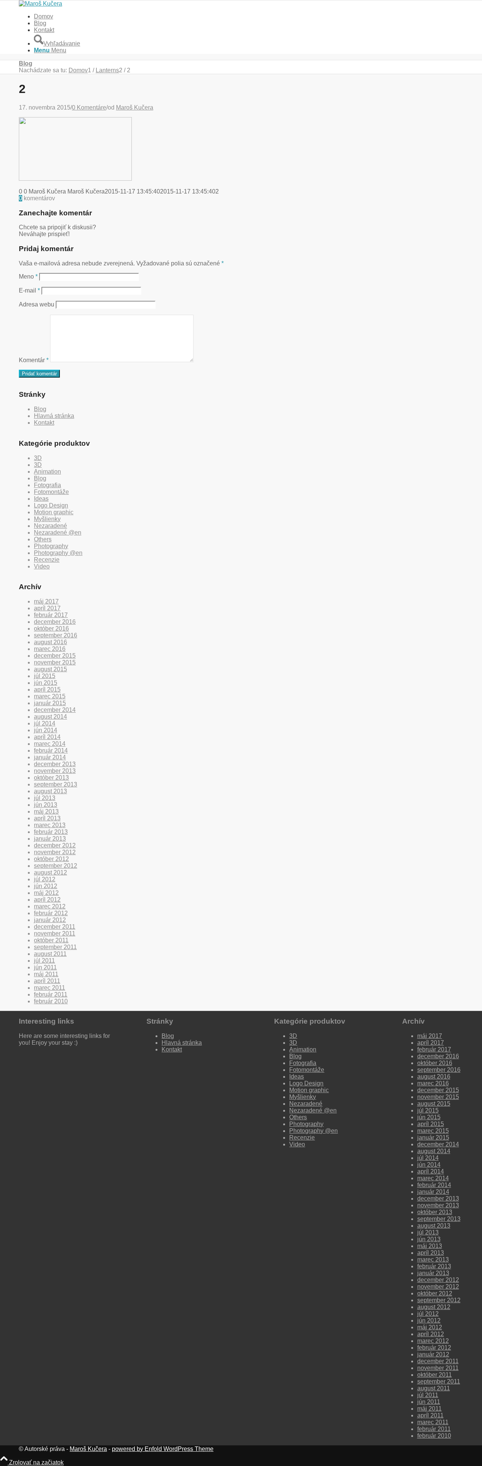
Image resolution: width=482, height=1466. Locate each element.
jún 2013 (45, 805)
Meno (28, 276)
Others (43, 539)
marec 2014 (50, 744)
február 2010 (51, 1001)
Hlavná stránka (54, 416)
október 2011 (51, 940)
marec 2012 (50, 906)
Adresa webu (36, 304)
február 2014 (51, 750)
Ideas (41, 498)
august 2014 (50, 716)
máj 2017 (46, 601)
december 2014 (55, 710)
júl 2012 (44, 879)
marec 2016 (50, 649)
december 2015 (55, 655)
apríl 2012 (47, 899)
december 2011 (54, 926)
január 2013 (50, 838)
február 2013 (51, 832)
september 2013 (55, 784)
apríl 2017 (47, 608)
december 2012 (55, 845)
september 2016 (55, 635)
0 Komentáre (89, 107)
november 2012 (55, 852)
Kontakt (44, 30)
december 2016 (55, 622)
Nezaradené (50, 526)
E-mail (29, 290)
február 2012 (51, 913)
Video (42, 566)
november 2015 (55, 662)
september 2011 (55, 947)
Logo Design (51, 505)
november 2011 (54, 933)
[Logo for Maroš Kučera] (40, 3)
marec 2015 (50, 696)
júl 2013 (44, 798)
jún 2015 (45, 683)
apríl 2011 (47, 981)
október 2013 (51, 777)
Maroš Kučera (134, 107)
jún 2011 (45, 967)
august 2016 (50, 642)
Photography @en (58, 553)
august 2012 (50, 872)
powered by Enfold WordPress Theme (163, 1449)
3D (38, 458)
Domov (43, 16)
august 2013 (50, 791)
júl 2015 (44, 676)
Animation (47, 471)
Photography (51, 546)
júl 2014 (44, 723)
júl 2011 (44, 960)
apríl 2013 (47, 818)
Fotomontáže (51, 492)
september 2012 (55, 866)
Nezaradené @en (57, 532)
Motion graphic (53, 512)
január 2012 (50, 920)
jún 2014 (45, 730)
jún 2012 (45, 886)
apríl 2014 (47, 737)
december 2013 (55, 764)
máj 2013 (46, 811)
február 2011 (50, 994)
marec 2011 (49, 987)
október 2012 (51, 859)
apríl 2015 (47, 689)
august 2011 (50, 954)
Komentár (34, 360)
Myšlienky (47, 519)
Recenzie (46, 559)
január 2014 (50, 757)
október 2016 (51, 628)
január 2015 (50, 703)
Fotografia (47, 485)
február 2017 (51, 615)
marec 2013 (50, 825)
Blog (40, 23)
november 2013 (55, 771)
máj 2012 (46, 893)
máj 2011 (46, 974)
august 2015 (50, 669)
